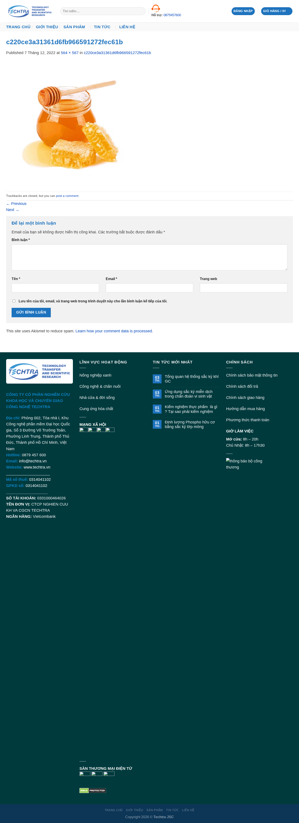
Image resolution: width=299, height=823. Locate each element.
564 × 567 (70, 53)
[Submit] (141, 11)
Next (12, 210)
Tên (16, 279)
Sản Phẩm (74, 27)
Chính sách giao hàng (245, 397)
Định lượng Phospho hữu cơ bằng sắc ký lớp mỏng (190, 424)
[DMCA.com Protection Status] (92, 790)
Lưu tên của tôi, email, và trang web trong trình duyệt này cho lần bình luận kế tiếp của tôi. (93, 301)
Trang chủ (18, 27)
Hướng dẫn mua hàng (245, 409)
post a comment (67, 195)
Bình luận (21, 240)
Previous (16, 203)
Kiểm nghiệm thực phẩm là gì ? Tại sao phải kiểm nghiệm (191, 409)
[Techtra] (30, 11)
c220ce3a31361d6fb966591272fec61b (117, 53)
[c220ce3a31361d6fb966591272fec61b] (68, 123)
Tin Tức (102, 27)
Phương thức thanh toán (247, 420)
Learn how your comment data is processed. (114, 331)
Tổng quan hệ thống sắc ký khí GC (192, 378)
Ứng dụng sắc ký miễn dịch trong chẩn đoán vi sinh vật (189, 393)
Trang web (208, 279)
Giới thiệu (47, 27)
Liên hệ (127, 27)
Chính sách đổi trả (242, 386)
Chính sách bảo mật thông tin (252, 375)
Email (111, 279)
